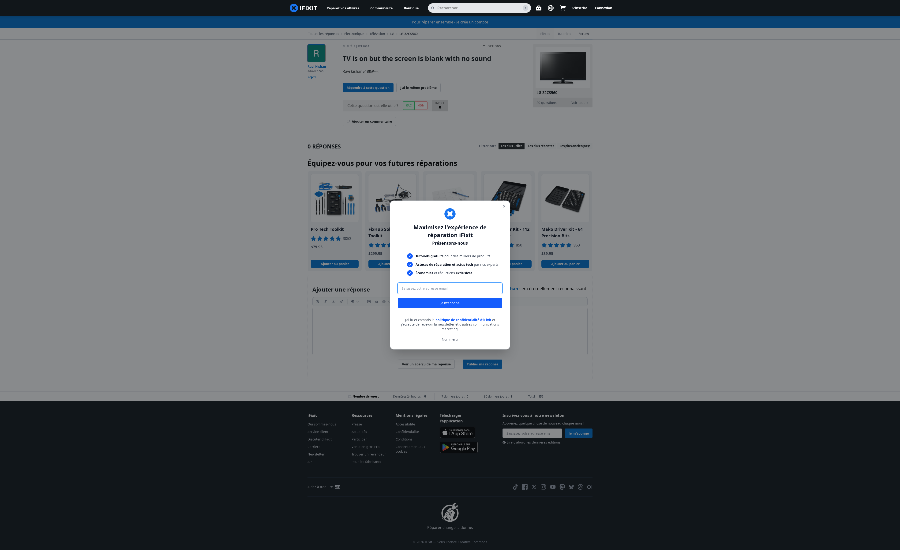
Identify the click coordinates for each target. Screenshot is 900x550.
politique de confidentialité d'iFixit (463, 320)
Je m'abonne (450, 303)
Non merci (450, 339)
